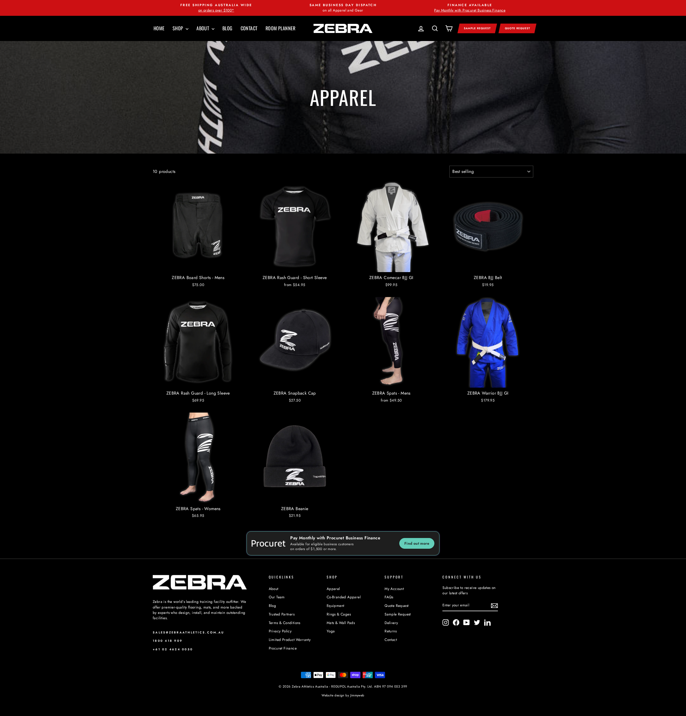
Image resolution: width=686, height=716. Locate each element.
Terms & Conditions (284, 622)
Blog (227, 28)
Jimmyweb (357, 695)
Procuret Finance (283, 648)
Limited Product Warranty (290, 639)
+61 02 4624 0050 (173, 649)
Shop (178, 28)
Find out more (416, 543)
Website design (333, 695)
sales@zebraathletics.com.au (188, 632)
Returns (391, 631)
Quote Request (517, 28)
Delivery (391, 622)
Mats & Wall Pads (341, 622)
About (203, 28)
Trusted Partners (281, 614)
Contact (249, 28)
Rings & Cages (339, 614)
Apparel (333, 588)
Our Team (277, 597)
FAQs (389, 597)
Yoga (331, 631)
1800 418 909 (167, 641)
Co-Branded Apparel (344, 597)
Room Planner (280, 28)
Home (159, 28)
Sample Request (477, 28)
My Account (394, 588)
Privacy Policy (280, 631)
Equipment (335, 605)
